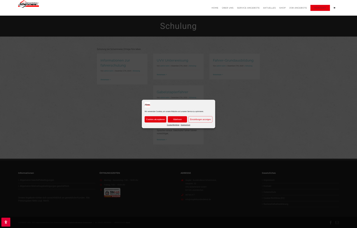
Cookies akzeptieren (155, 119)
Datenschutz (185, 125)
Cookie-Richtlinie (173, 125)
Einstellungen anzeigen (200, 119)
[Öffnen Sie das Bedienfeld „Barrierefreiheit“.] (5, 222)
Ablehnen (177, 119)
